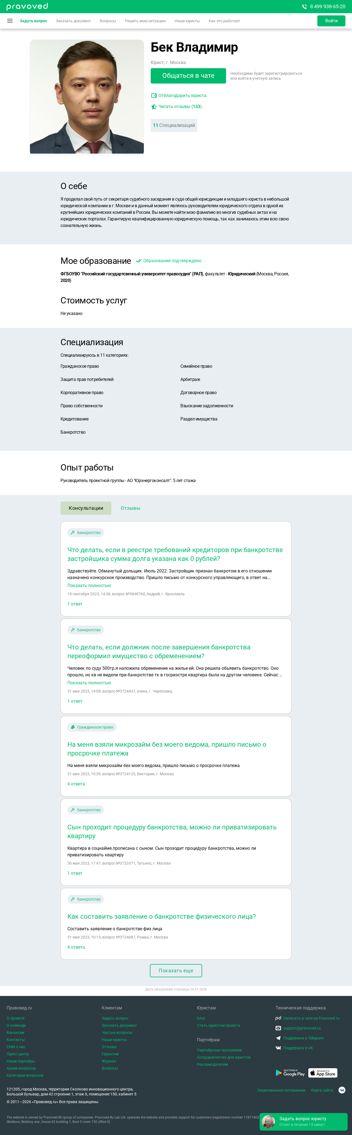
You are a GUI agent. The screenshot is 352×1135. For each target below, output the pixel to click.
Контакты (16, 1039)
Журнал (109, 1061)
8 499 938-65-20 (327, 6)
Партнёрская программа (219, 1050)
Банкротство (89, 532)
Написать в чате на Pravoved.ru (311, 1018)
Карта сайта (322, 1090)
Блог (201, 1018)
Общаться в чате (188, 75)
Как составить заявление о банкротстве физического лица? (161, 916)
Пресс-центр (18, 1054)
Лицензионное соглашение (281, 1090)
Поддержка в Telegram (303, 1038)
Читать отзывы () (180, 106)
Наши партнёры (21, 1061)
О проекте (15, 1018)
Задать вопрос (33, 21)
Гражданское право (95, 727)
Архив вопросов (21, 1068)
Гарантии (110, 1054)
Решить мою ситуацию (145, 21)
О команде (16, 1025)
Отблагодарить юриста (182, 95)
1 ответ (74, 604)
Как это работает (224, 21)
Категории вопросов (25, 1075)
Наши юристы (187, 21)
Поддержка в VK (298, 1048)
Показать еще (176, 970)
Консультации (86, 508)
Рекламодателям (212, 1064)
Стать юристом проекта (218, 1025)
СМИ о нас (16, 1047)
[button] (304, 1122)
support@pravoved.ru (302, 1028)
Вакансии (15, 1032)
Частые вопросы (117, 1032)
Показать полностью (89, 585)
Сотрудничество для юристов (224, 1057)
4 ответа (76, 784)
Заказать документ (73, 21)
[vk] (342, 1090)
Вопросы (108, 21)
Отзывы (130, 508)
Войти (331, 20)
